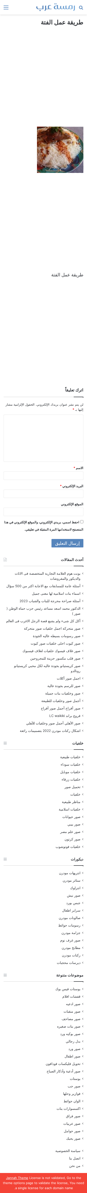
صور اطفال (72, 1056)
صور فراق (73, 1116)
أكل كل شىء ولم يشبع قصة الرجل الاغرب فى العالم (43, 621)
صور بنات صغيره (68, 1026)
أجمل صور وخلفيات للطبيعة (60, 701)
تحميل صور (72, 787)
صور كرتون (72, 839)
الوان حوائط (72, 1101)
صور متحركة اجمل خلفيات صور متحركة (52, 628)
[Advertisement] (43, 80)
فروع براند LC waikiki (64, 716)
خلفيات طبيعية (70, 757)
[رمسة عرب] (55, 7)
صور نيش (73, 895)
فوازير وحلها (71, 1094)
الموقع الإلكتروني (72, 504)
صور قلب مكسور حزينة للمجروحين (55, 658)
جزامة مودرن (70, 933)
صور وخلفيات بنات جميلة (62, 693)
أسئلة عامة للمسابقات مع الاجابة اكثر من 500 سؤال (43, 586)
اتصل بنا (74, 1158)
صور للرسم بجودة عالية (63, 686)
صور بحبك (73, 1138)
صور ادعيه (73, 1004)
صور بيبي (73, 824)
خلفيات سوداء (70, 764)
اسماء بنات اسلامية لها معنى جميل (56, 593)
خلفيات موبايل (70, 772)
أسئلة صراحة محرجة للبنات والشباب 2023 (50, 601)
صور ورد (74, 1049)
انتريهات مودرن (69, 873)
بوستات (75, 1079)
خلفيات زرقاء (71, 779)
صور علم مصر (70, 832)
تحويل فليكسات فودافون (63, 1064)
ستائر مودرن (71, 880)
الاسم (78, 468)
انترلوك (75, 888)
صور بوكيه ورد (70, 1034)
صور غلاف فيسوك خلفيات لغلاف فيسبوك (51, 651)
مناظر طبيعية (71, 802)
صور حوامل (72, 1131)
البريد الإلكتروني (71, 486)
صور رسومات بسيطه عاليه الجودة (56, 636)
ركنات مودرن (71, 955)
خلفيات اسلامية (69, 809)
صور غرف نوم (70, 940)
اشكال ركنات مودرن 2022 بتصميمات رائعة (50, 731)
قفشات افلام (71, 996)
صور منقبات (72, 1011)
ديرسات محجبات (68, 963)
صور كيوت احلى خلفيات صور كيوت (55, 643)
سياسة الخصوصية (67, 1151)
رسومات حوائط (69, 925)
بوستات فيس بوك (67, 989)
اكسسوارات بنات (68, 1109)
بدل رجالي (73, 1041)
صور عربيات (71, 1123)
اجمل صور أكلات (68, 678)
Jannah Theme (17, 1178)
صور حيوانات (71, 817)
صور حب (74, 1086)
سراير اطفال (71, 910)
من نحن (74, 1166)
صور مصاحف (71, 1019)
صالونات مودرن (69, 918)
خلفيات (75, 794)
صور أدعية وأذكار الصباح (63, 1071)
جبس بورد (73, 903)
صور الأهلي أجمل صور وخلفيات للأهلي (53, 723)
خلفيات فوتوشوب (68, 847)
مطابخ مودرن (71, 948)
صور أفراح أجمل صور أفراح (60, 708)
